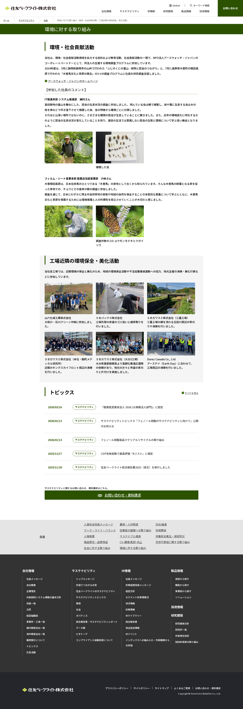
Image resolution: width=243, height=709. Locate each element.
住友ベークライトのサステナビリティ (95, 591)
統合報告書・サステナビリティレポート (97, 621)
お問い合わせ (230, 8)
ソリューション (183, 597)
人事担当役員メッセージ (98, 524)
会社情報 (28, 570)
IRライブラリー (134, 615)
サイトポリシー (142, 688)
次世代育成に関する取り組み (173, 542)
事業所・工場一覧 (35, 621)
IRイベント (131, 634)
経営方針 (130, 591)
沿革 (28, 609)
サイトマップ (162, 688)
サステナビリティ (26, 20)
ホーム (6, 20)
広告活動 (31, 652)
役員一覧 (31, 603)
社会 (46, 20)
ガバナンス (82, 615)
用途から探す (182, 579)
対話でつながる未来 (86, 585)
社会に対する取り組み (97, 548)
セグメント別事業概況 (137, 597)
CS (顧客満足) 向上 (131, 542)
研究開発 (177, 615)
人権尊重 (89, 536)
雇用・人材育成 (129, 524)
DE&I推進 (161, 524)
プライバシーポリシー (116, 688)
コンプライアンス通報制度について (94, 640)
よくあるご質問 (182, 688)
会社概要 (31, 585)
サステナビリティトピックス (91, 597)
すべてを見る (191, 393)
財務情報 (130, 609)
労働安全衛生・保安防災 (170, 536)
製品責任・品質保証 (96, 542)
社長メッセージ (34, 579)
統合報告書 (131, 621)
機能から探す (182, 585)
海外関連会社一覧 (35, 634)
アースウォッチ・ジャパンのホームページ (73, 81)
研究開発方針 (182, 623)
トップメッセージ (85, 579)
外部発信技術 (182, 635)
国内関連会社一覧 (35, 627)
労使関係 (161, 530)
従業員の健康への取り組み (135, 530)
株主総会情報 (133, 627)
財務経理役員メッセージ (138, 585)
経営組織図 (32, 615)
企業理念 (31, 591)
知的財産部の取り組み (186, 642)
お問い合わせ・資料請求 (123, 495)
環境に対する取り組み (133, 548)
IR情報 (126, 570)
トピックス (32, 646)
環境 (78, 603)
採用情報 (177, 607)
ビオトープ (81, 634)
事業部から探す (183, 591)
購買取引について (35, 640)
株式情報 (130, 603)
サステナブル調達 (130, 536)
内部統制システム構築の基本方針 (43, 597)
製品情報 (177, 570)
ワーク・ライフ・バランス (100, 530)
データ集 (80, 627)
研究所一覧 (181, 629)
